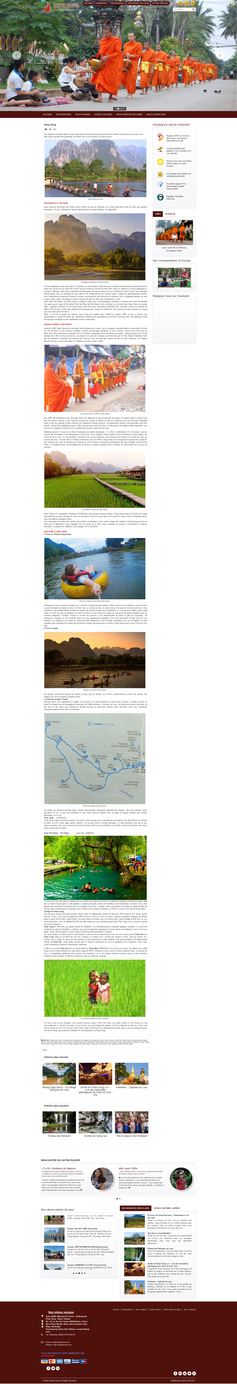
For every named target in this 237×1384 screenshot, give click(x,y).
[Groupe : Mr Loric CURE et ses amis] (54, 1278)
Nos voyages (82, 114)
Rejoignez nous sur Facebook (171, 295)
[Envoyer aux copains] (46, 129)
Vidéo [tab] (158, 214)
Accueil (47, 114)
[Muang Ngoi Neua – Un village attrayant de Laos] (59, 1074)
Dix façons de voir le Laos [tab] (135, 1208)
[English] (180, 3)
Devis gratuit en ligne (129, 114)
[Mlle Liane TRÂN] (134, 1179)
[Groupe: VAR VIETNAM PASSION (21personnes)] (54, 1223)
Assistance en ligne (138, 3)
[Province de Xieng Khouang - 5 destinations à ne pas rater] (134, 1221)
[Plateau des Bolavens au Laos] (134, 1254)
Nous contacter (156, 114)
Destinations (63, 114)
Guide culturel (103, 114)
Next (146, 1078)
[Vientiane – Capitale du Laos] (131, 1074)
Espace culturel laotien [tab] (166, 1208)
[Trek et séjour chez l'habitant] (131, 1122)
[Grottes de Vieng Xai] (95, 1122)
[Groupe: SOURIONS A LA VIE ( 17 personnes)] (54, 1241)
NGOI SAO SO (189, 1381)
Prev (45, 1078)
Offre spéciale (160, 3)
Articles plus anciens (56, 1105)
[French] (187, 3)
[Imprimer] (51, 129)
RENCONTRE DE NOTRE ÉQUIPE (60, 1160)
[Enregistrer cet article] (55, 129)
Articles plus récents (56, 1057)
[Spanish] (193, 3)
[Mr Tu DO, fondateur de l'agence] (55, 1179)
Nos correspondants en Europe (172, 260)
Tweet (45, 1050)
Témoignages (117, 3)
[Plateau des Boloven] (59, 1122)
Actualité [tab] (170, 214)
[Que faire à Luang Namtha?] (134, 1238)
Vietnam (88, 3)
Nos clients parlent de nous (57, 1209)
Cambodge (101, 3)
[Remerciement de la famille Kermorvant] (54, 1260)
